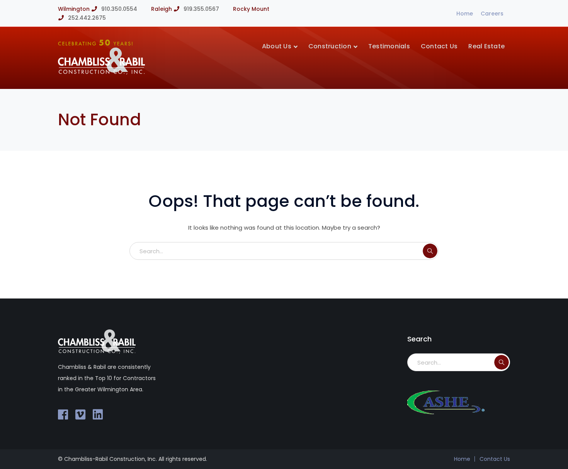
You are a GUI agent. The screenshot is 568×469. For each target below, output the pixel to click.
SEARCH (430, 251)
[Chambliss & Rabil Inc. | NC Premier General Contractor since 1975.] (101, 72)
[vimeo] (80, 414)
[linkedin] (98, 414)
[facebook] (63, 414)
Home (464, 13)
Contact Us (495, 459)
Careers (492, 13)
